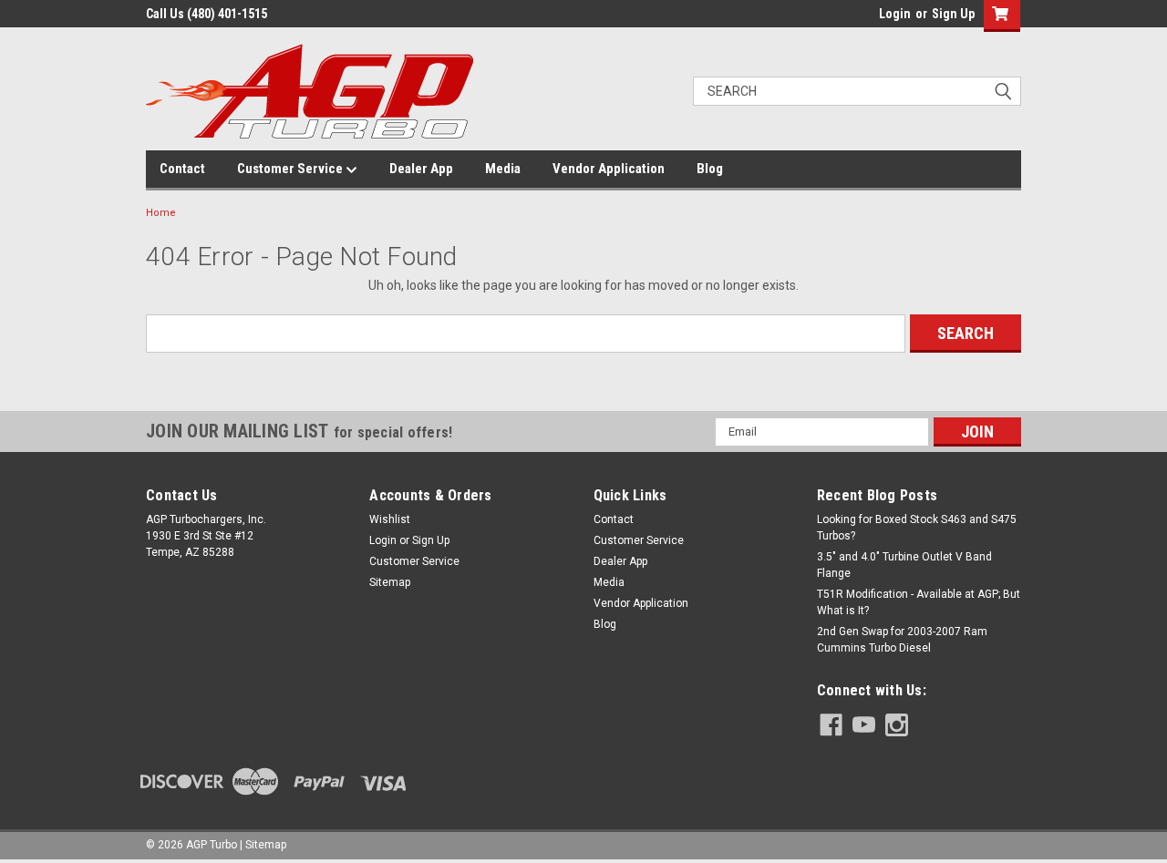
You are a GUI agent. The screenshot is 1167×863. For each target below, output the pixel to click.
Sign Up (953, 13)
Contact (182, 168)
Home (161, 213)
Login (895, 13)
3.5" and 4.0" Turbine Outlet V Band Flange (904, 565)
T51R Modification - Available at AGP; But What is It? (918, 602)
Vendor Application (609, 168)
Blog (710, 168)
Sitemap (389, 582)
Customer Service (291, 168)
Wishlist (389, 519)
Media (503, 168)
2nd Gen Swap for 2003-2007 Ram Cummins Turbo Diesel (902, 639)
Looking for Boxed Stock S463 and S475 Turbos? (917, 527)
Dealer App (421, 168)
